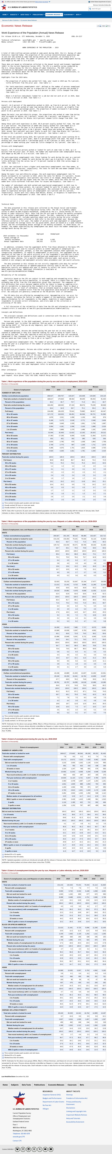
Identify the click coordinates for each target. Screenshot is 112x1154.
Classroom (72, 1085)
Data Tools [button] (25, 15)
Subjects (14, 1085)
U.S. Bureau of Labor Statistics (22, 7)
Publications (39, 1085)
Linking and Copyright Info (76, 1111)
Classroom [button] (68, 15)
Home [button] (5, 15)
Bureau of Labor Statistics (10, 20)
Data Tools (26, 1085)
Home (5, 1085)
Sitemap (69, 1095)
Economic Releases (56, 1085)
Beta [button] (78, 15)
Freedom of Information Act (77, 1098)
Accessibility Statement (75, 1122)
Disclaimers (70, 1108)
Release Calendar (98, 5)
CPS (98, 26)
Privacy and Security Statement (73, 1103)
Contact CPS (17, 1141)
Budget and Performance (52, 1098)
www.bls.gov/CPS (19, 1137)
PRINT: (103, 26)
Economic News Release (29, 20)
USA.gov (46, 1109)
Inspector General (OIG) (52, 1095)
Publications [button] (38, 15)
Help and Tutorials (73, 1118)
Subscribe (108, 5)
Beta (82, 1085)
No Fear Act (47, 1105)
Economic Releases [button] (53, 15)
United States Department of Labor (100, 2)
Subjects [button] (14, 15)
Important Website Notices (76, 1115)
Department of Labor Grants (53, 1102)
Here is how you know (41, 2)
